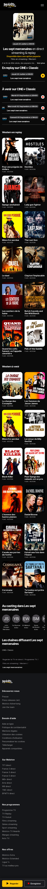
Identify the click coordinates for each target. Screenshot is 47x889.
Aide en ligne (8, 724)
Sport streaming (9, 827)
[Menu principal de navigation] (42, 5)
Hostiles (29, 167)
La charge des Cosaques (9, 402)
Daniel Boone (31, 514)
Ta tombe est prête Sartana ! (34, 591)
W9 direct (6, 786)
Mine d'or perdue (10, 240)
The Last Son (31, 240)
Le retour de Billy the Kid (33, 440)
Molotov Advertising (11, 703)
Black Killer (7, 477)
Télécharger (7, 745)
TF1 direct (6, 765)
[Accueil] (9, 5)
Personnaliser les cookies (13, 741)
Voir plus (41, 63)
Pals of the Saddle (33, 349)
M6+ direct (7, 779)
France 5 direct (9, 776)
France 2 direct (9, 768)
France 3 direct (9, 772)
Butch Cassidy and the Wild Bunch (34, 312)
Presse (5, 696)
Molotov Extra (8, 855)
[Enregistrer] (43, 97)
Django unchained (11, 205)
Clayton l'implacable (35, 275)
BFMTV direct (8, 793)
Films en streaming (19, 59)
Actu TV (5, 838)
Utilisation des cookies (12, 734)
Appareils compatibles (12, 748)
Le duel (5, 275)
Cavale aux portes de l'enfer (11, 553)
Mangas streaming (10, 835)
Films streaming (9, 820)
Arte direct (7, 783)
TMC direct (7, 790)
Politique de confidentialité (14, 727)
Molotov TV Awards (11, 831)
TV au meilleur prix (10, 865)
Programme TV (9, 810)
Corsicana (7, 590)
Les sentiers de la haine (11, 312)
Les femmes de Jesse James (32, 402)
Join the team (8, 707)
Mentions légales (9, 731)
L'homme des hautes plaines (9, 515)
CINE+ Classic (7, 650)
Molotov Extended (10, 858)
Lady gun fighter (33, 205)
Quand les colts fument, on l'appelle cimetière (12, 351)
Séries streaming (9, 824)
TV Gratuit (6, 817)
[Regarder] (43, 76)
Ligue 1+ (6, 862)
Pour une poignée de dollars (12, 168)
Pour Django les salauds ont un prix (34, 478)
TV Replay (6, 813)
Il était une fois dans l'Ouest (34, 553)
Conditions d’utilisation (12, 738)
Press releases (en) (11, 700)
